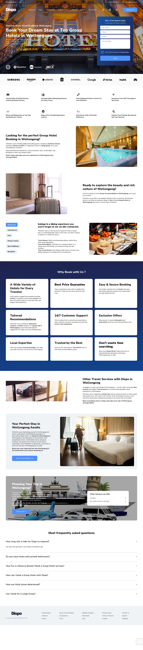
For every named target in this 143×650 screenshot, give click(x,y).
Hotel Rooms (12, 230)
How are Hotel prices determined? (23, 584)
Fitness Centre (13, 241)
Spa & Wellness (13, 246)
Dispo (87, 387)
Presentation (46, 613)
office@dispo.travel (131, 2)
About (44, 619)
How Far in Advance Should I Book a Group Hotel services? (35, 566)
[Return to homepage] (11, 10)
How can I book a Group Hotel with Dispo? (27, 575)
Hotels (82, 10)
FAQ (83, 619)
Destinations (50, 10)
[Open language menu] (110, 10)
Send (115, 58)
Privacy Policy (125, 52)
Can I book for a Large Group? (21, 593)
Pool (9, 235)
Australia (93, 498)
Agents (124, 616)
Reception (11, 252)
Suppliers (125, 619)
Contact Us (130, 10)
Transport (31, 10)
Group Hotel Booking (66, 613)
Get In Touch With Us (23, 458)
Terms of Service (108, 616)
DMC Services (63, 10)
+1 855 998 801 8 (113, 2)
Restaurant (12, 225)
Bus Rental (92, 10)
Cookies (104, 619)
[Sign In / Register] (103, 10)
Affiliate (74, 10)
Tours (40, 10)
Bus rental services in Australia (99, 501)
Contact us (125, 613)
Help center (22, 2)
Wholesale (85, 616)
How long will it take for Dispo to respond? (27, 541)
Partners (45, 616)
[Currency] (117, 10)
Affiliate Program (88, 613)
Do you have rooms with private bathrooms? (28, 556)
